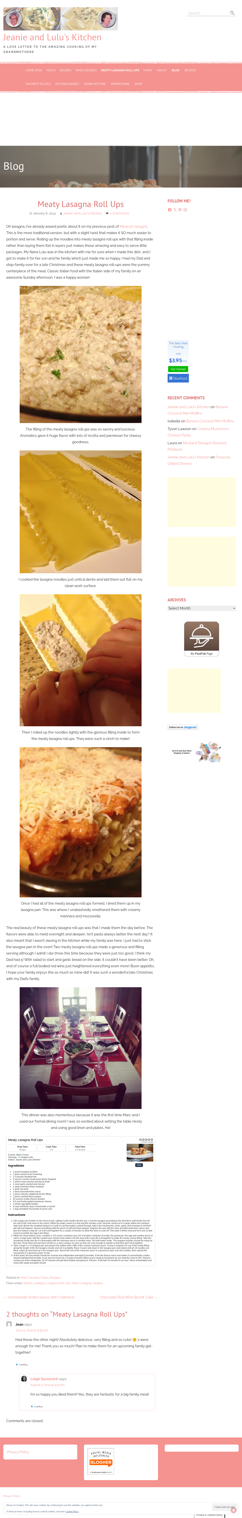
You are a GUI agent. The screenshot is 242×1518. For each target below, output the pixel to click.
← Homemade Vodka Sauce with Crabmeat (38, 1297)
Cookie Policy (72, 1511)
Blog (176, 70)
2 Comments (119, 213)
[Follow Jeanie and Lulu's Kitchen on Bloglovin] (183, 728)
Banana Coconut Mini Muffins (210, 421)
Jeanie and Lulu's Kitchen (52, 37)
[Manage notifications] (234, 1510)
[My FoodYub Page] (201, 655)
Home (147, 70)
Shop (138, 84)
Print (139, 1165)
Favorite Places (38, 84)
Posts (51, 70)
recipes (98, 1283)
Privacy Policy (18, 1452)
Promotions (120, 84)
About (162, 70)
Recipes (65, 70)
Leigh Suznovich (44, 1379)
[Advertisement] (121, 119)
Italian (28, 1283)
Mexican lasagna (133, 226)
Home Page (34, 70)
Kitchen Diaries (67, 84)
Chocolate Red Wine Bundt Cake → (129, 1297)
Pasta (44, 1277)
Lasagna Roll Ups (58, 1283)
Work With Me (95, 84)
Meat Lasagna (81, 1283)
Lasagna (39, 1283)
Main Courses (86, 70)
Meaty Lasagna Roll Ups (120, 70)
